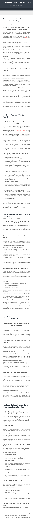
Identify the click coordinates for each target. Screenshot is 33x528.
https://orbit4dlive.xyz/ (22, 230)
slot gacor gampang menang (21, 130)
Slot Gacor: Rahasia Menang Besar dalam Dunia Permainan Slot (15, 406)
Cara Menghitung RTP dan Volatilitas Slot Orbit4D (16, 215)
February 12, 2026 (6, 24)
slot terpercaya (25, 333)
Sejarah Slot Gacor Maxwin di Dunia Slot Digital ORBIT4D (16, 318)
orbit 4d (14, 419)
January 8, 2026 (5, 218)
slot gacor (26, 37)
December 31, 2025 (6, 320)
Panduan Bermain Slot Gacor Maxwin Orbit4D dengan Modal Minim (14, 21)
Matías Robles (12, 24)
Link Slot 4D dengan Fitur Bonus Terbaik (15, 116)
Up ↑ (23, 525)
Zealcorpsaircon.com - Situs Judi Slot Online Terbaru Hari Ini (16, 3)
